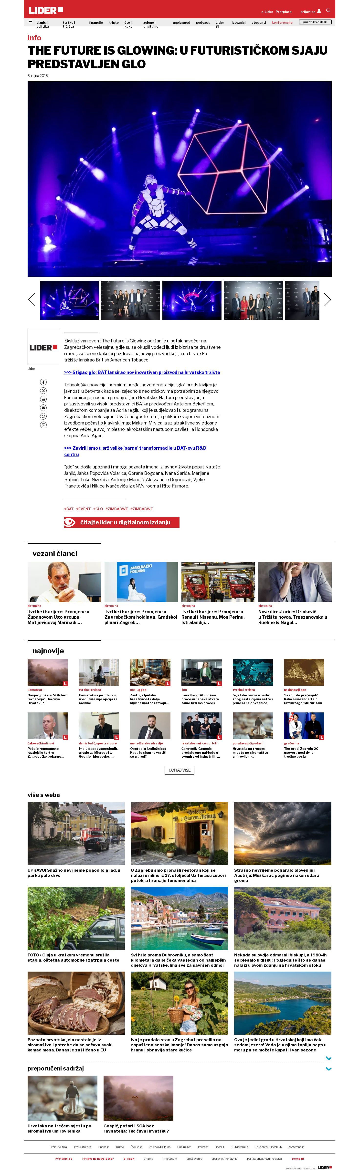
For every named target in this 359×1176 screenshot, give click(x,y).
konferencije (282, 22)
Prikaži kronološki (315, 22)
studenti (259, 22)
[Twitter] (43, 390)
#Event (83, 509)
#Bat (69, 509)
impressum (170, 1158)
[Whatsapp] (43, 416)
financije (96, 22)
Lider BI (220, 24)
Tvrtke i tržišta (82, 1147)
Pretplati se (64, 1158)
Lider (31, 369)
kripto (114, 22)
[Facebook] (43, 382)
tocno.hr (298, 1158)
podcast (203, 22)
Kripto (120, 1147)
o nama (148, 1158)
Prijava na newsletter (98, 1158)
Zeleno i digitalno (159, 1147)
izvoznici (239, 22)
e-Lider (267, 12)
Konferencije (296, 1147)
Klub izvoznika (240, 1147)
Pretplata (284, 12)
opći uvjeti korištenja (224, 1158)
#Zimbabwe (117, 509)
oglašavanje (194, 1158)
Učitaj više (180, 770)
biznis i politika (42, 24)
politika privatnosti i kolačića (264, 1158)
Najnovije (48, 650)
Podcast (203, 1147)
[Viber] (43, 425)
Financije (103, 1147)
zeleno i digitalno (150, 24)
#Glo (98, 509)
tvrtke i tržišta (69, 24)
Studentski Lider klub (268, 1147)
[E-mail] (43, 407)
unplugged (181, 22)
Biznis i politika (58, 1147)
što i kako (128, 24)
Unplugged (184, 1147)
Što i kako (136, 1147)
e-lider (129, 1158)
